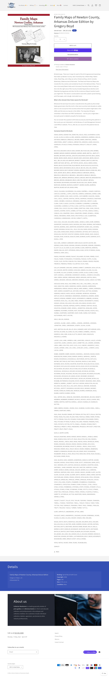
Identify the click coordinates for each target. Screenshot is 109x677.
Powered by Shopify (24, 673)
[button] (23, 5)
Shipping (56, 33)
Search (57, 633)
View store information (62, 69)
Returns (57, 639)
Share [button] (57, 551)
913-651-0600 (19, 633)
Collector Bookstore (15, 673)
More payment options (73, 54)
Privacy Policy (58, 636)
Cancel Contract (59, 642)
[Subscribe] (36, 652)
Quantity (56, 36)
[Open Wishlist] (96, 5)
